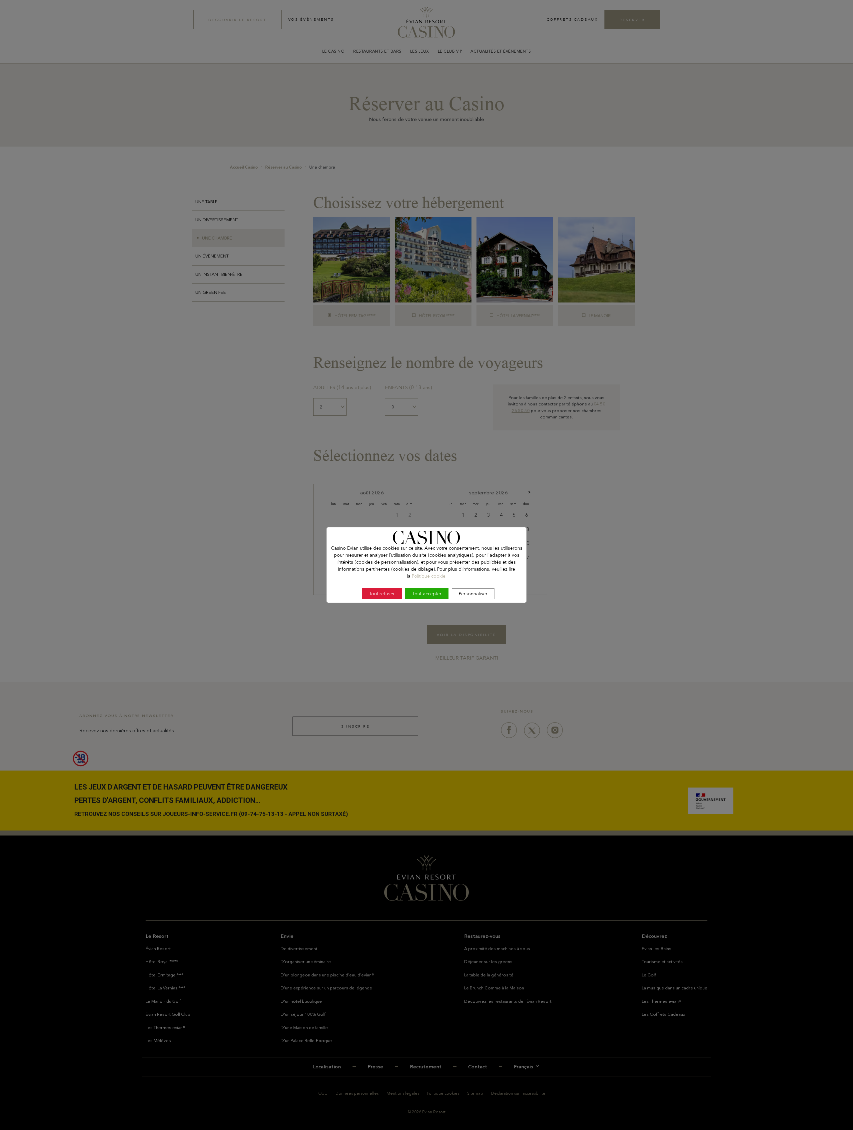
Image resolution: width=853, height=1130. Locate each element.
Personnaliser (473, 594)
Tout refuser (382, 594)
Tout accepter (426, 594)
